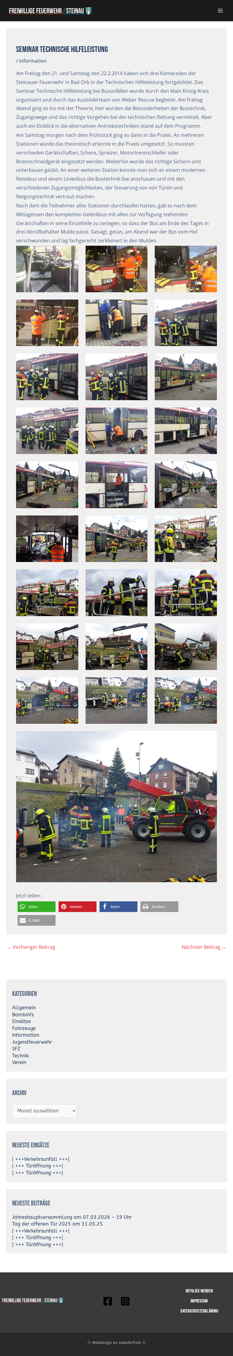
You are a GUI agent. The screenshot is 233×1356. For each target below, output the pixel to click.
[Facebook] (108, 1301)
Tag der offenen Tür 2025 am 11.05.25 (57, 1224)
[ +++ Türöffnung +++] (37, 1166)
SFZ (16, 1049)
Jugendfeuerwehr (32, 1042)
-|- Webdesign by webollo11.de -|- (116, 1342)
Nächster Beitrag (204, 947)
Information (32, 60)
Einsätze (21, 1021)
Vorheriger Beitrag (31, 947)
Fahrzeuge (24, 1028)
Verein (19, 1062)
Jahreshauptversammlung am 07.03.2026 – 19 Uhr (72, 1217)
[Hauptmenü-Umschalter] (220, 10)
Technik (20, 1056)
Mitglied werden (199, 1291)
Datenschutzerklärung (199, 1311)
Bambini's (23, 1015)
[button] (37, 906)
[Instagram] (125, 1301)
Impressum (199, 1301)
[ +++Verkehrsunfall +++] (40, 1159)
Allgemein (24, 1008)
